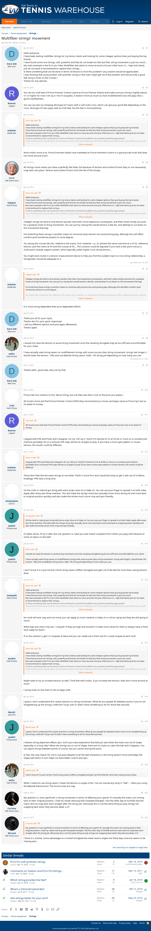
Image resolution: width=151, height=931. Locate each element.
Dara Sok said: (32, 120)
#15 (146, 543)
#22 (146, 817)
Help (135, 923)
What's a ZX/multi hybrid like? (27, 889)
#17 (146, 642)
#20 (146, 764)
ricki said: (29, 420)
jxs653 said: (30, 770)
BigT (140, 873)
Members (46, 21)
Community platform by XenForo (75, 928)
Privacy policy (125, 923)
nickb (12, 873)
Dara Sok (8, 42)
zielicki (13, 864)
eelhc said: (30, 549)
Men (81, 21)
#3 (147, 114)
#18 (146, 696)
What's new (26, 21)
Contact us (96, 923)
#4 (147, 162)
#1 (147, 48)
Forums (9, 21)
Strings (32, 864)
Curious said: (31, 823)
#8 (147, 338)
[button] (35, 21)
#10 (146, 390)
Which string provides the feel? (28, 880)
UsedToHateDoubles (133, 864)
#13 (146, 485)
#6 (147, 268)
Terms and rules (110, 923)
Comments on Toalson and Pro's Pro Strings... (36, 871)
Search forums (19, 27)
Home (142, 923)
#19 (146, 721)
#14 (146, 510)
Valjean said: (31, 274)
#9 (147, 365)
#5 (147, 187)
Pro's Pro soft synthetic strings (27, 861)
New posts (6, 27)
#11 (146, 414)
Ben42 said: (30, 727)
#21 (146, 792)
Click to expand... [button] (86, 144)
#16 (146, 579)
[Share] (143, 48)
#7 (147, 313)
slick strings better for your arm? (29, 898)
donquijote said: (33, 515)
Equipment (66, 21)
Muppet (13, 883)
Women (95, 21)
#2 (147, 87)
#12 (146, 451)
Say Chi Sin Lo (136, 882)
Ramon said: (31, 457)
